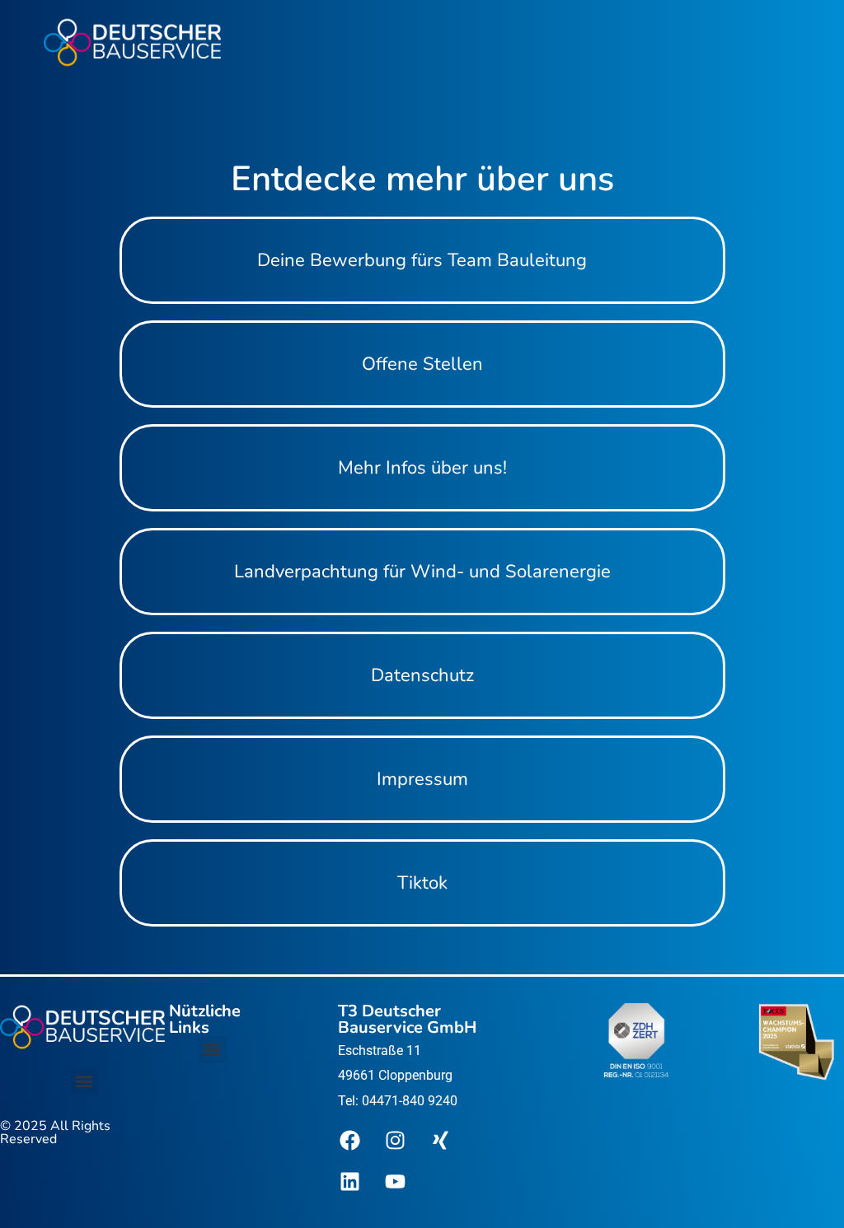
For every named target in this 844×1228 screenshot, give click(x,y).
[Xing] (441, 1139)
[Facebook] (350, 1139)
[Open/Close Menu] (281, 42)
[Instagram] (395, 1139)
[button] (84, 1081)
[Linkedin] (350, 1181)
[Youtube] (395, 1181)
